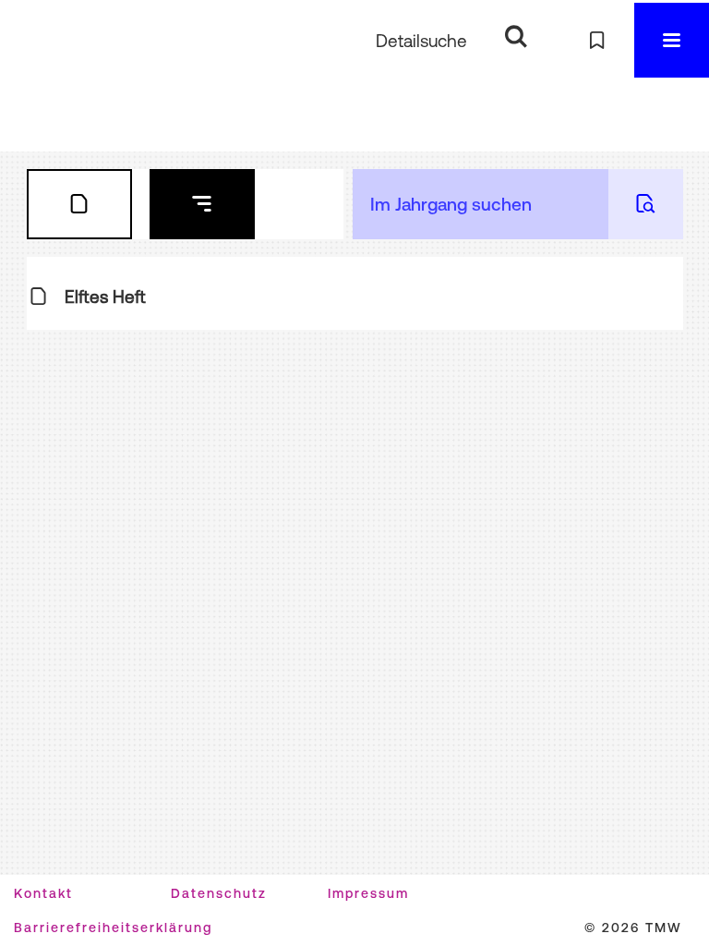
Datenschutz (219, 893)
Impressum (368, 893)
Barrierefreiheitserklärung (113, 927)
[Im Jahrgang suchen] (645, 204)
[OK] (515, 37)
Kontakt (43, 893)
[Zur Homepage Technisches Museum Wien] (54, 40)
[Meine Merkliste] (596, 40)
